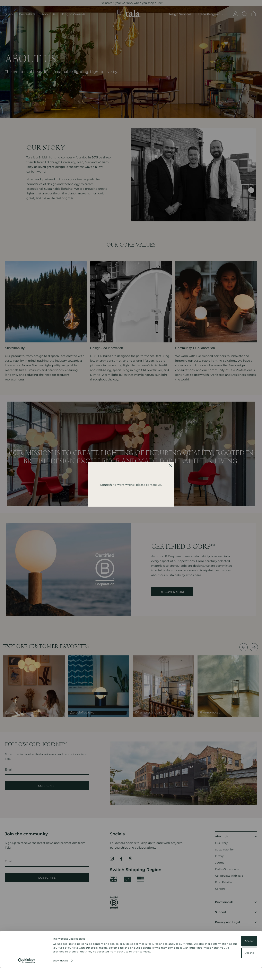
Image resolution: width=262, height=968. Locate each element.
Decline (249, 952)
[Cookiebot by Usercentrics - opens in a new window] (26, 960)
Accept (249, 940)
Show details (60, 960)
